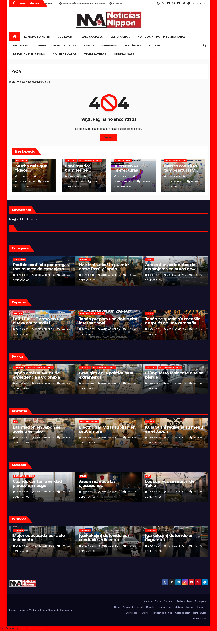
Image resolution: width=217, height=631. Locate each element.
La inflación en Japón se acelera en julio (36, 429)
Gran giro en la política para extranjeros (106, 375)
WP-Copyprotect (36, 628)
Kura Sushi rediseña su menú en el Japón (174, 429)
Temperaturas (95, 54)
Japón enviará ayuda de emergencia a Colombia (36, 375)
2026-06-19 (154, 546)
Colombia (18, 368)
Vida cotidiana (64, 45)
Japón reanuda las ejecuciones (97, 483)
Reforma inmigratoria (90, 161)
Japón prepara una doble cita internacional (108, 320)
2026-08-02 (154, 329)
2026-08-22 (88, 492)
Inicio (12, 81)
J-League (18, 313)
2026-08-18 (22, 275)
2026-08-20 (154, 437)
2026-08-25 (25, 176)
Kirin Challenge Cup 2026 (92, 313)
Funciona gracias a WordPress (24, 610)
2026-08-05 (88, 329)
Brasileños (19, 259)
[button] (204, 45)
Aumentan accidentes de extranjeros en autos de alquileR (170, 269)
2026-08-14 (88, 383)
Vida (148, 476)
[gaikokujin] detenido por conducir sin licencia (104, 537)
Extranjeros (120, 36)
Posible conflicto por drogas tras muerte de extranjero (40, 266)
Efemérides (132, 45)
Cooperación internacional (39, 368)
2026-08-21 (22, 437)
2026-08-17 (154, 275)
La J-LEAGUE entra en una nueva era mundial (38, 320)
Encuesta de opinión (24, 476)
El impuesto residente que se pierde (174, 375)
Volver (108, 137)
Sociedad (64, 36)
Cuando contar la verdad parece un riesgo (37, 483)
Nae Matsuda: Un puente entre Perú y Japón (104, 266)
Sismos (89, 45)
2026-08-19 (154, 492)
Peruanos (109, 45)
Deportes (20, 45)
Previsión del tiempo (29, 54)
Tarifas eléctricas (89, 422)
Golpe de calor (65, 54)
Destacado (71, 161)
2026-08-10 (22, 546)
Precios (150, 422)
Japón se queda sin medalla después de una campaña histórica (172, 323)
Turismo (155, 45)
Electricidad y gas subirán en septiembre (107, 429)
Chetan (22, 628)
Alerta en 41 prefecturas (126, 168)
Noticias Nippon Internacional (162, 36)
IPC (15, 422)
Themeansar (66, 610)
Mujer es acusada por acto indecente (39, 537)
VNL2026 (149, 313)
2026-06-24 (88, 546)
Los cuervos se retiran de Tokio (169, 483)
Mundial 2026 (124, 54)
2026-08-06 (22, 329)
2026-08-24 (22, 492)
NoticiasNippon (44, 275)
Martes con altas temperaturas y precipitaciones (180, 170)
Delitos (149, 259)
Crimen (40, 45)
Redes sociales (91, 36)
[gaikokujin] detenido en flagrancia (169, 537)
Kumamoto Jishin (37, 36)
